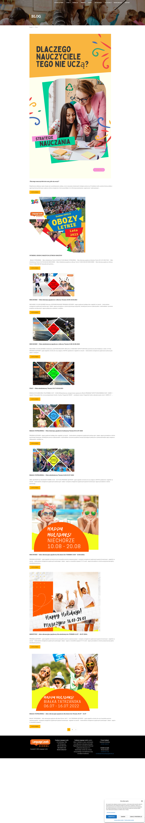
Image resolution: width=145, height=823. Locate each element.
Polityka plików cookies (119, 820)
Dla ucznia (108, 2)
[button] (142, 801)
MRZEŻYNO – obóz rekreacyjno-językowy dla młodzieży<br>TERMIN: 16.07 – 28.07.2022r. (58, 634)
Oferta (83, 2)
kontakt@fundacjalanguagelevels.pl (105, 753)
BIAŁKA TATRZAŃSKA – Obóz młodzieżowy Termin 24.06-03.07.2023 (51, 475)
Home (31, 27)
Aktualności (98, 2)
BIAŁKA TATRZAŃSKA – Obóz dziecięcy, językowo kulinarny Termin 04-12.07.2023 (56, 431)
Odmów (123, 816)
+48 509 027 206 (105, 751)
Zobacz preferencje (136, 816)
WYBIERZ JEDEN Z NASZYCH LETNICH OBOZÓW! (45, 255)
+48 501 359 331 (105, 744)
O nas (67, 2)
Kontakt (127, 2)
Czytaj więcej (34, 192)
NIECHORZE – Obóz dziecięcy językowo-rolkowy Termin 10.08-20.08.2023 (53, 300)
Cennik (90, 2)
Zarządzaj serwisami (111, 812)
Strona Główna (58, 2)
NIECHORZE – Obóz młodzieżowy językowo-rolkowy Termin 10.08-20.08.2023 (54, 344)
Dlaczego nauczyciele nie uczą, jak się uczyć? (44, 181)
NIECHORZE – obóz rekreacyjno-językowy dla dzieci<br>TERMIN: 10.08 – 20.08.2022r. (57, 555)
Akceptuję (111, 816)
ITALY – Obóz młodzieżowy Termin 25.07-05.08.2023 (46, 388)
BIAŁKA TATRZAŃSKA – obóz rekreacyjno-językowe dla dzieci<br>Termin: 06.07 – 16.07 (57, 714)
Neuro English (118, 2)
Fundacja (75, 2)
